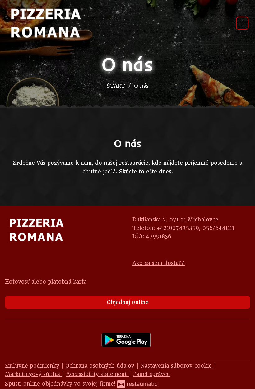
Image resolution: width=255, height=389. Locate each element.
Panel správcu (151, 374)
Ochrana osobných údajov (100, 366)
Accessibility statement (97, 374)
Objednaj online (128, 302)
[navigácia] (242, 23)
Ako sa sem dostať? (158, 263)
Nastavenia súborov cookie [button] (177, 366)
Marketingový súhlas (33, 374)
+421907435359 (178, 228)
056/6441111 (218, 228)
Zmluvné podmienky (33, 366)
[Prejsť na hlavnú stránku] (45, 23)
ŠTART (116, 86)
